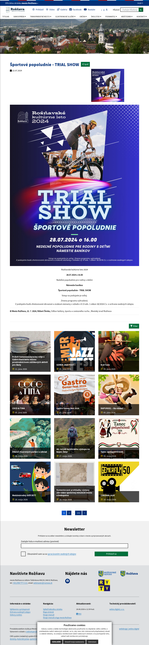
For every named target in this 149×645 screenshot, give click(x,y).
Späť (86, 64)
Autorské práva (23, 639)
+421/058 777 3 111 (20, 583)
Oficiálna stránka (21, 3)
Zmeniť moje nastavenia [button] (74, 642)
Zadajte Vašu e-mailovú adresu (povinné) (40, 541)
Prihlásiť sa (111, 553)
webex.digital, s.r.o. (116, 609)
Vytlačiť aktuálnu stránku (52, 609)
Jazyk (139, 3)
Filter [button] (135, 326)
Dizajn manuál (48, 615)
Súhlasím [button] (56, 642)
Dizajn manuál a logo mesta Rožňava (57, 617)
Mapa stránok (48, 612)
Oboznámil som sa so (51, 554)
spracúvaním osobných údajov (62, 554)
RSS (79, 614)
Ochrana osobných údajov (20, 612)
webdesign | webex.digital (129, 629)
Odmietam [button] (92, 642)
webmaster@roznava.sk (42, 583)
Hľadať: (116, 9)
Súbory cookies (16, 615)
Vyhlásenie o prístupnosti (20, 609)
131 (78, 512)
